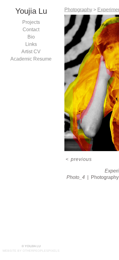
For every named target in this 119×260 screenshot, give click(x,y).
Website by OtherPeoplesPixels (31, 250)
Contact (31, 29)
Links (31, 44)
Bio (31, 36)
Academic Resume (31, 58)
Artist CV (31, 51)
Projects (31, 22)
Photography (78, 9)
